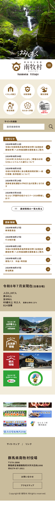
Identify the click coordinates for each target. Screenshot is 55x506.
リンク (29, 443)
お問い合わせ (27, 476)
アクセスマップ (27, 485)
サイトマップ (13, 443)
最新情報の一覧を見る (31, 208)
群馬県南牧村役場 (23, 457)
